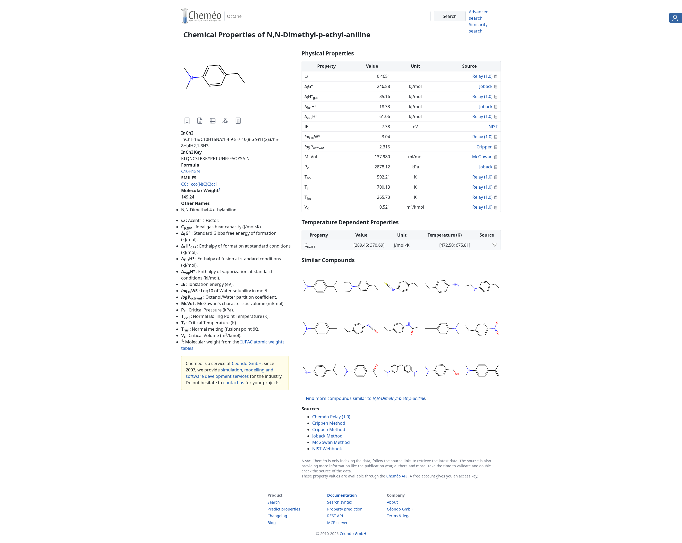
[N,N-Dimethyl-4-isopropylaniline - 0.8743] (320, 287)
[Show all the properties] (495, 245)
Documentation (342, 495)
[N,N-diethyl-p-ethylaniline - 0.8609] (360, 287)
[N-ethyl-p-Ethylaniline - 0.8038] (482, 287)
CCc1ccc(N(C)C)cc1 (199, 184)
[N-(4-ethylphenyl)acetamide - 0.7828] (401, 329)
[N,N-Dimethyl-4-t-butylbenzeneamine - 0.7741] (441, 329)
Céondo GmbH (247, 363)
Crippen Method (328, 423)
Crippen (485, 147)
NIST (493, 126)
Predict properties (283, 509)
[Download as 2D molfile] (225, 121)
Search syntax (339, 502)
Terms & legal (399, 515)
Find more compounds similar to (365, 398)
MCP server (337, 522)
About (392, 502)
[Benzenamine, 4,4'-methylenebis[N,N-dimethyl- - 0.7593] (401, 371)
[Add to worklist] (187, 121)
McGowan (482, 157)
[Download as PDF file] (200, 121)
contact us (233, 383)
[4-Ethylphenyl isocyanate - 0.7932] (360, 329)
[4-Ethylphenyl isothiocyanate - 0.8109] (401, 287)
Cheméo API (397, 476)
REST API (335, 515)
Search (273, 502)
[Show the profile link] (674, 19)
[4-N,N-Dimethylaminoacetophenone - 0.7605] (360, 371)
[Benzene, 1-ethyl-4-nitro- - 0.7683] (482, 329)
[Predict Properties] (238, 121)
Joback (486, 86)
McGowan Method (331, 442)
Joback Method (327, 436)
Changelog (277, 515)
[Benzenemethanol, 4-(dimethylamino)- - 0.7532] (441, 371)
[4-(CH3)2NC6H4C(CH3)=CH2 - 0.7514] (482, 371)
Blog (271, 522)
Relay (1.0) (482, 76)
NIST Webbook (327, 449)
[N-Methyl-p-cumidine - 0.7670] (320, 371)
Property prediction (345, 509)
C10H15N (190, 171)
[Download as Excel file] (212, 121)
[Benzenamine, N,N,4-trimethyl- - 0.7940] (320, 329)
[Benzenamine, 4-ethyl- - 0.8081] (441, 287)
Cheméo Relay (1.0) (331, 417)
